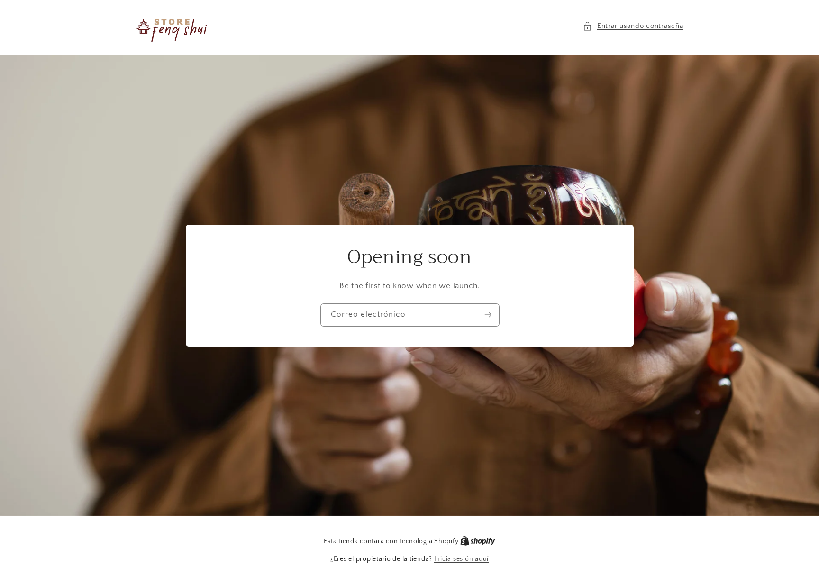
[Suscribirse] (488, 314)
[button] (633, 26)
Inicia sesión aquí (461, 559)
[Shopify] (477, 541)
